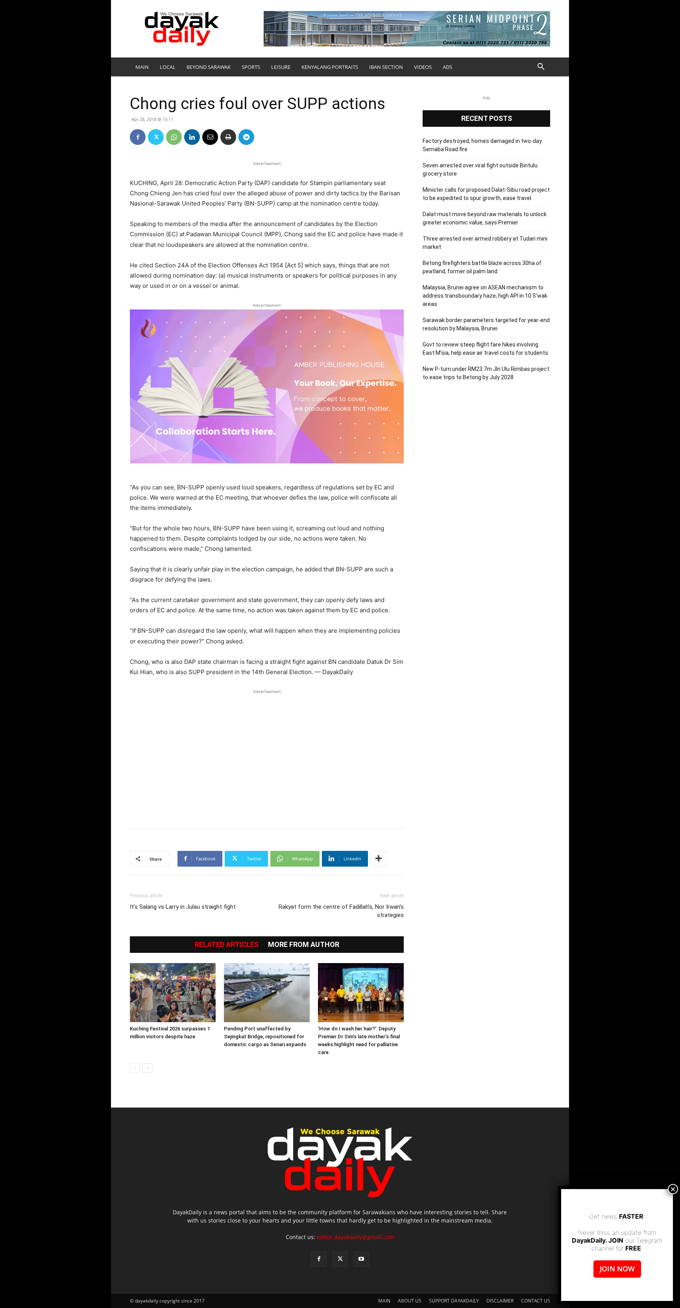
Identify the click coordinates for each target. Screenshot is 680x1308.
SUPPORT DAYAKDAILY (454, 1300)
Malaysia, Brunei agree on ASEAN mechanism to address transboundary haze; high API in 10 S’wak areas (485, 295)
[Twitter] (156, 137)
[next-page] (147, 1068)
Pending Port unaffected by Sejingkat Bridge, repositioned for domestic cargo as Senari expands (265, 1036)
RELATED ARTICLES (227, 944)
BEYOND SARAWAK (209, 66)
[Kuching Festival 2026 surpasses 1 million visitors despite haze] (173, 992)
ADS (447, 66)
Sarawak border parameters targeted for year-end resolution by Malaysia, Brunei (486, 324)
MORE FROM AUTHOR (303, 944)
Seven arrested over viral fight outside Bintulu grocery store (480, 169)
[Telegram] (246, 137)
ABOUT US (409, 1300)
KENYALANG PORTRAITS (329, 66)
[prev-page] (135, 1068)
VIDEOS (423, 66)
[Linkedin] (192, 137)
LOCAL (168, 66)
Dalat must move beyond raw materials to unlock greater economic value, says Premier (485, 218)
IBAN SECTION (386, 66)
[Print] (228, 137)
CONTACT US (535, 1300)
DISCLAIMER (500, 1300)
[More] (378, 859)
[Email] (210, 137)
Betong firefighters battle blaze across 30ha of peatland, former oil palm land (482, 267)
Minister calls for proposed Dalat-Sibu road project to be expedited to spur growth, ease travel (486, 194)
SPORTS (251, 66)
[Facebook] (138, 137)
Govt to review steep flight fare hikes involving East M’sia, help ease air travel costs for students (485, 348)
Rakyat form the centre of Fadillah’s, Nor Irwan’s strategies (341, 911)
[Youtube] (361, 1259)
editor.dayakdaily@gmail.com (355, 1237)
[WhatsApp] (174, 137)
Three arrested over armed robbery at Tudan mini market (485, 242)
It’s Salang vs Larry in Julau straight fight (183, 906)
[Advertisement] (266, 755)
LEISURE (280, 66)
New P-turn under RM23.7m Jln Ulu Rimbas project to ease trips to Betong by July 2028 (486, 373)
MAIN (142, 66)
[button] (540, 67)
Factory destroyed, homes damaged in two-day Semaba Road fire (482, 145)
